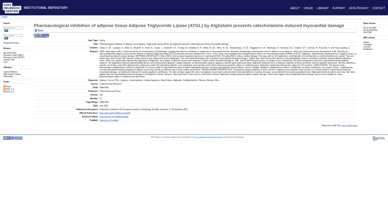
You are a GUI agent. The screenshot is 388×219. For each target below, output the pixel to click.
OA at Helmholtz (370, 30)
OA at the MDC (370, 28)
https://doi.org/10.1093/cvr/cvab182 (115, 113)
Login (4, 17)
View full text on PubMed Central (114, 117)
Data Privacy (359, 8)
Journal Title (8, 60)
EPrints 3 (174, 137)
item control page (349, 125)
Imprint (338, 8)
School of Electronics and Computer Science (208, 137)
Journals (367, 47)
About (295, 8)
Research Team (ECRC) (14, 57)
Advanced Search (11, 43)
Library (323, 8)
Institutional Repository (46, 7)
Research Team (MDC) (13, 55)
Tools (40, 30)
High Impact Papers (12, 74)
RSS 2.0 (10, 92)
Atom (8, 86)
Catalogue (367, 44)
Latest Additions (10, 72)
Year (5, 62)
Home (308, 8)
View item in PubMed (109, 120)
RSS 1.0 (10, 89)
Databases (368, 49)
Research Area (9, 53)
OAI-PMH (367, 32)
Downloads (8, 76)
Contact (378, 8)
